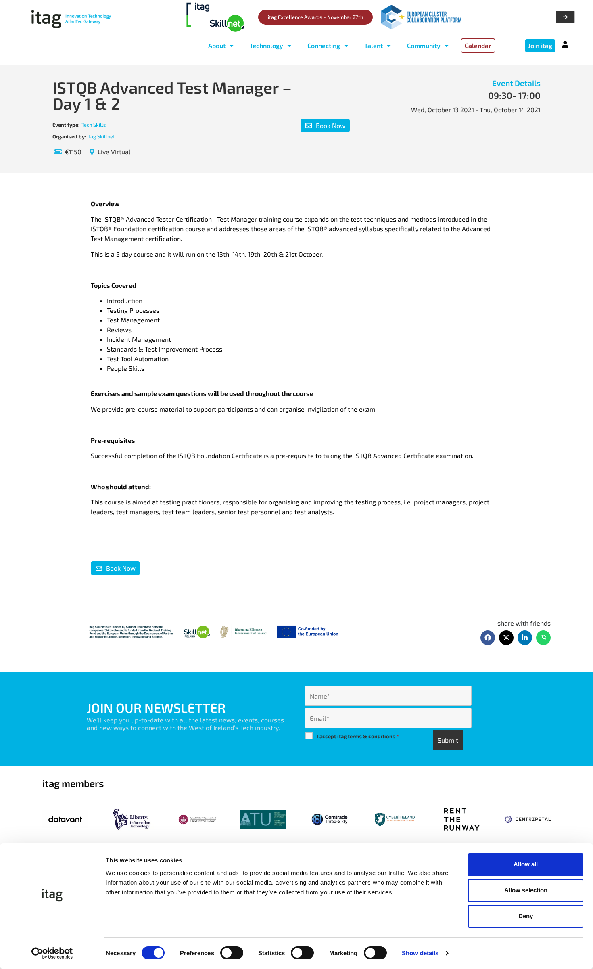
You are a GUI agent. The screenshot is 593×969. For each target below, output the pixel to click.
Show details (420, 953)
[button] (487, 637)
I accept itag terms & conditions (358, 736)
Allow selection (525, 890)
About (217, 45)
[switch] (231, 952)
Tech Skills (93, 124)
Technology (266, 45)
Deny (525, 915)
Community (424, 45)
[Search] (565, 17)
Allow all (526, 864)
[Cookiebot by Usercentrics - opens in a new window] (52, 953)
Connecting (323, 45)
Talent (373, 45)
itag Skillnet (101, 136)
